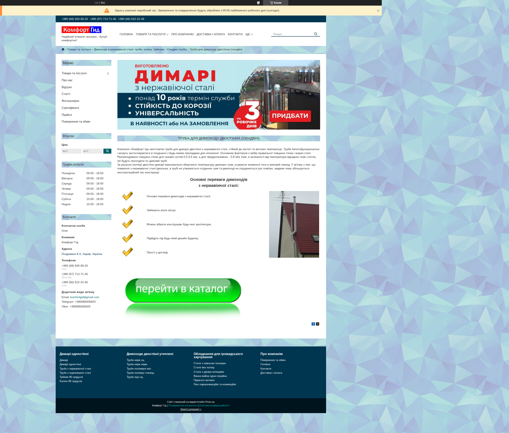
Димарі (64, 360)
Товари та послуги (150, 34)
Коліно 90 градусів (71, 381)
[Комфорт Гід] (81, 29)
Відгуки (67, 87)
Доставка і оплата (211, 34)
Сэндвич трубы (177, 49)
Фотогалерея (70, 100)
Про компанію (182, 34)
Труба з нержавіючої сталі (75, 368)
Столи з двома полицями (209, 371)
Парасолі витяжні (204, 380)
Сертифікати (70, 107)
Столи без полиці (204, 367)
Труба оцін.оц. (135, 376)
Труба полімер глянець (140, 372)
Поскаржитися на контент (182, 405)
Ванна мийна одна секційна (210, 375)
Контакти (235, 34)
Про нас (67, 80)
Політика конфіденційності (214, 405)
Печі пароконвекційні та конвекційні (215, 384)
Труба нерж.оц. (136, 360)
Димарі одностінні (70, 364)
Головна (126, 34)
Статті (66, 94)
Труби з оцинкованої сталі (75, 372)
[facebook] (313, 324)
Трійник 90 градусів (71, 376)
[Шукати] (315, 34)
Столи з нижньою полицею (210, 363)
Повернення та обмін (76, 121)
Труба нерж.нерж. (137, 364)
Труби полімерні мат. (139, 368)
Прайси (67, 114)
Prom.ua (210, 402)
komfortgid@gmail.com (84, 297)
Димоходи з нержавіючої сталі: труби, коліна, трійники (129, 49)
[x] (317, 324)
